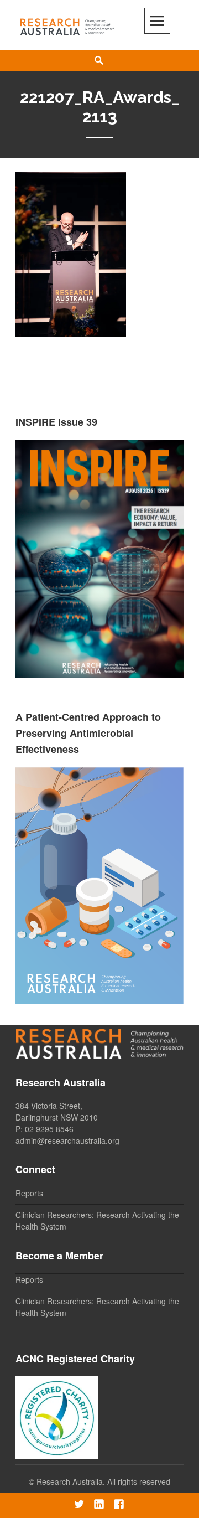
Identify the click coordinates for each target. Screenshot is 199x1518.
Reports (29, 1193)
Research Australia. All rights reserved (103, 1481)
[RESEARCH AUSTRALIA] (67, 24)
